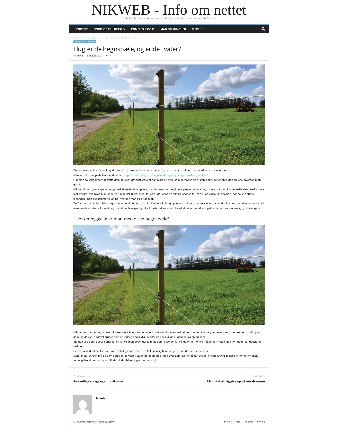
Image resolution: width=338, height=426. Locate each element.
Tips (238, 421)
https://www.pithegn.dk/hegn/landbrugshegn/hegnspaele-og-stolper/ (166, 175)
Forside (82, 29)
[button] (263, 29)
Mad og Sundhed (173, 29)
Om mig (261, 421)
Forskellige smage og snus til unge (98, 381)
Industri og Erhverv (91, 37)
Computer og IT (143, 29)
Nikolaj (80, 55)
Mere (195, 29)
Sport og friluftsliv (109, 29)
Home (76, 37)
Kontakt (249, 421)
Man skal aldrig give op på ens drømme (236, 381)
